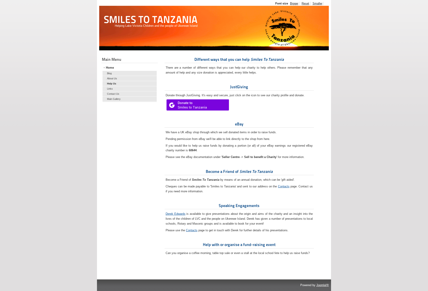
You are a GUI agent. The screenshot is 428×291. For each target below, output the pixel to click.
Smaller (317, 3)
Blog (109, 73)
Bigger (294, 3)
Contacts (284, 186)
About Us (112, 78)
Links (110, 88)
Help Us (111, 83)
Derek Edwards (175, 213)
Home (110, 67)
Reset (305, 3)
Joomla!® (322, 285)
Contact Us (113, 93)
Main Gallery (114, 99)
